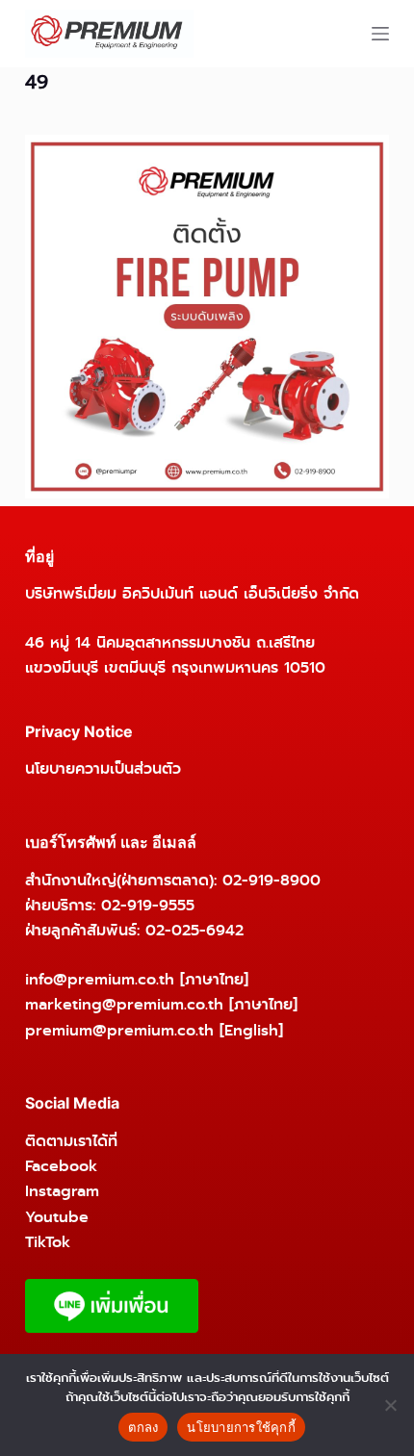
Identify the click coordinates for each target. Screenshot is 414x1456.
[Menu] (380, 33)
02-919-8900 (271, 880)
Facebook (61, 1166)
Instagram (62, 1191)
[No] (390, 1405)
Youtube (57, 1217)
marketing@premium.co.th (124, 1004)
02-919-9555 (147, 905)
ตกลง (143, 1427)
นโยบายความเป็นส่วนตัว (103, 768)
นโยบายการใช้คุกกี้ (241, 1427)
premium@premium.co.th (119, 1030)
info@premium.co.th (99, 979)
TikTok (47, 1242)
